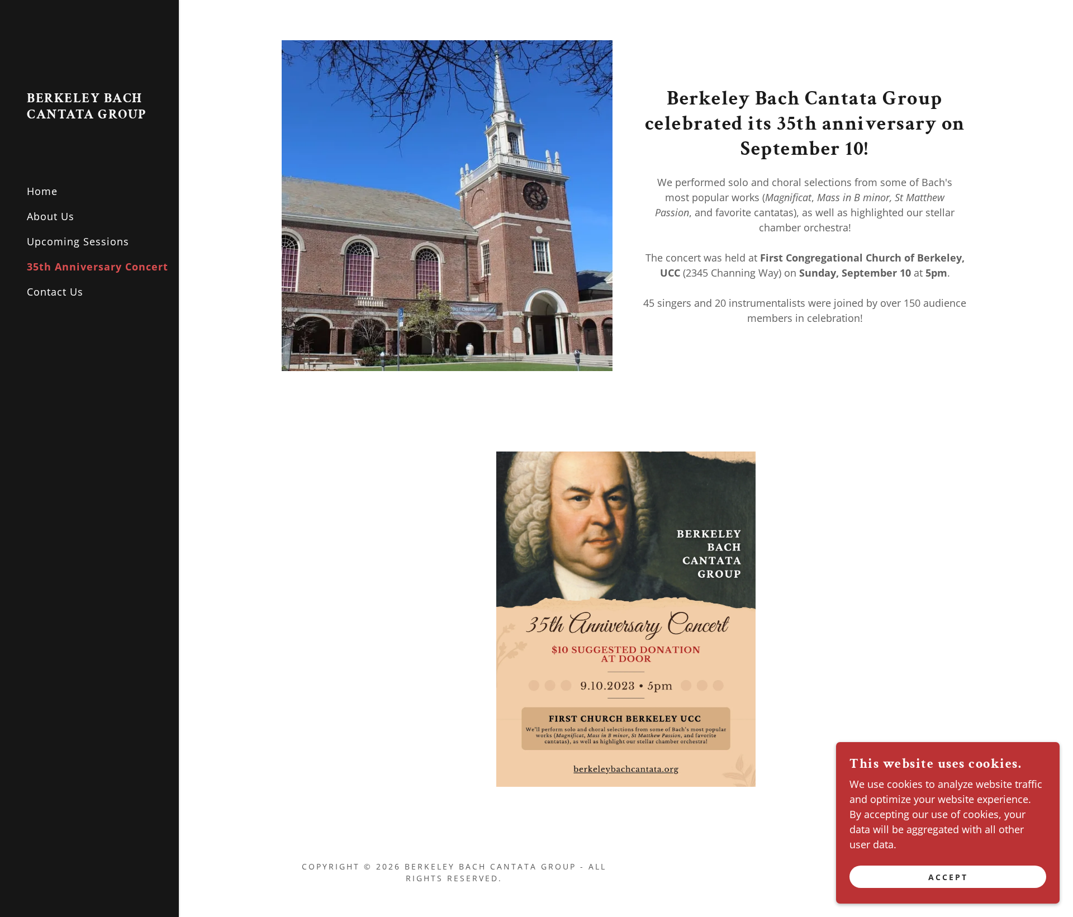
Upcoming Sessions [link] (78, 241)
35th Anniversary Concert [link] (97, 266)
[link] (89, 114)
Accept (948, 877)
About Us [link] (50, 216)
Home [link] (42, 191)
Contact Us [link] (55, 291)
